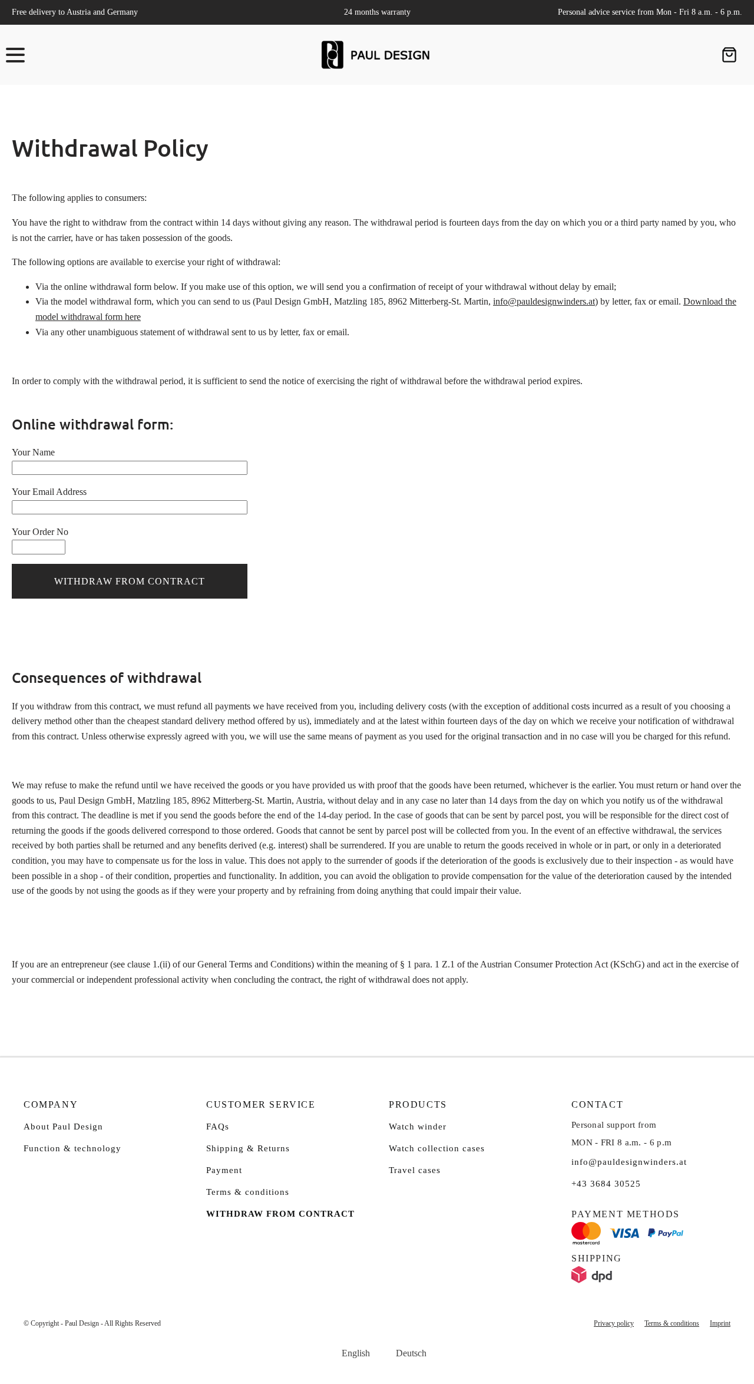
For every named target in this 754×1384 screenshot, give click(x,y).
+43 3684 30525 (606, 1183)
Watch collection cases (437, 1148)
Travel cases (415, 1170)
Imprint (720, 1323)
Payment (224, 1170)
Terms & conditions (247, 1192)
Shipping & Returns (248, 1148)
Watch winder (418, 1126)
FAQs (217, 1126)
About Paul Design (63, 1126)
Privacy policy (614, 1323)
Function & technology (72, 1148)
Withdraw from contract (280, 1213)
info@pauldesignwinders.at (544, 301)
